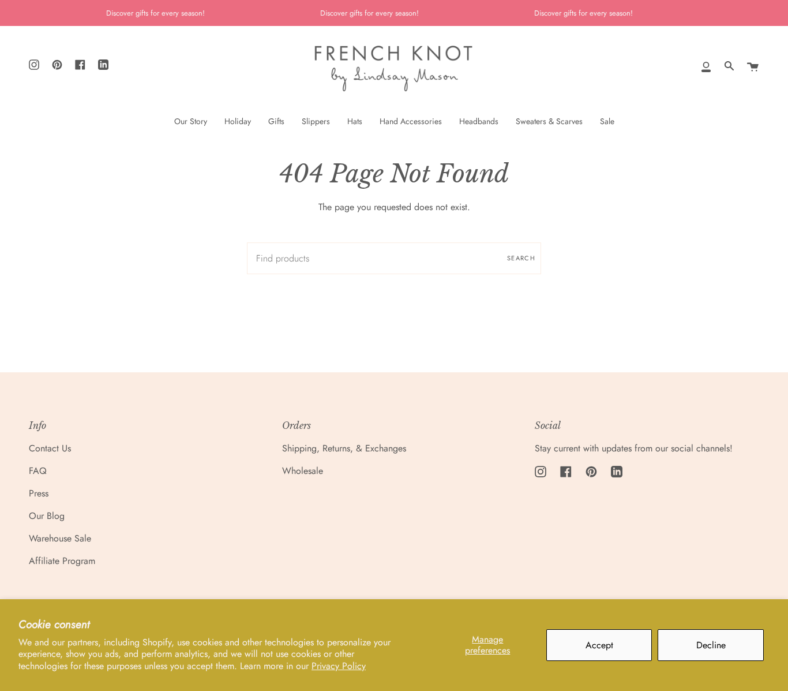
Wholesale (302, 470)
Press (38, 493)
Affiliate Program (62, 560)
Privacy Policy (339, 666)
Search (521, 258)
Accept (599, 645)
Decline (711, 645)
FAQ (38, 470)
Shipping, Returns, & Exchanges (344, 448)
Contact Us (50, 448)
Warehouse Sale (60, 538)
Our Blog (47, 515)
